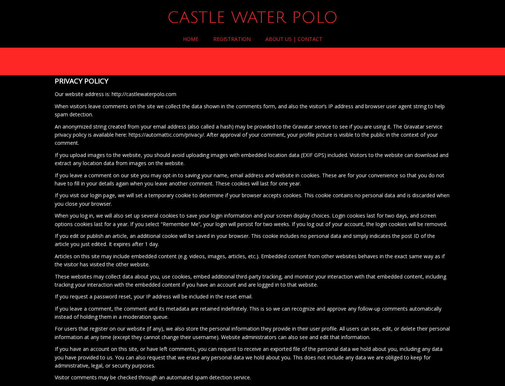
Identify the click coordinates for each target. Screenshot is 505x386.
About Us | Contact (293, 38)
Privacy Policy (78, 61)
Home (191, 38)
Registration (232, 38)
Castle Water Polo (252, 18)
